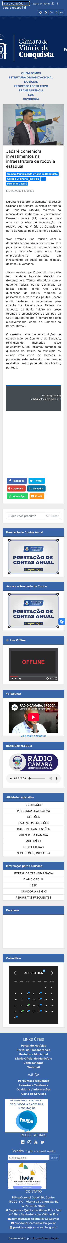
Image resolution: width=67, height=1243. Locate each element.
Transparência (31, 90)
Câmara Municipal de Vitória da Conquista (32, 173)
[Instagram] (29, 1142)
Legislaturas (33, 847)
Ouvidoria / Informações (33, 1089)
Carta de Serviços (33, 1093)
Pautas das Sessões (33, 823)
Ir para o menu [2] (43, 3)
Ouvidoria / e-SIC (33, 891)
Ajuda (33, 1075)
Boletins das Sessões (33, 829)
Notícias (31, 81)
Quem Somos (31, 73)
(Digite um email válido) (39, 1151)
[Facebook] (23, 1142)
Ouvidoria (31, 99)
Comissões (33, 804)
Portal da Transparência (33, 873)
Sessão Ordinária (17, 178)
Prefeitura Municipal (33, 1054)
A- (61, 12)
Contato (33, 1191)
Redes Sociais (33, 1135)
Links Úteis (33, 1039)
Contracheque (33, 1063)
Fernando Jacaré (17, 183)
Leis (31, 94)
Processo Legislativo (31, 86)
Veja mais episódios (33, 736)
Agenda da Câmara (33, 835)
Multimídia (33, 841)
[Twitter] (42, 1142)
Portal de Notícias (33, 1045)
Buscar (54, 516)
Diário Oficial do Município (33, 1058)
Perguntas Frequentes (33, 897)
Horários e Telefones (33, 1085)
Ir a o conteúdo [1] (16, 3)
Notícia (34, 178)
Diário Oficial (33, 879)
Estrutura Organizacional (31, 77)
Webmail (33, 1067)
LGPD (33, 885)
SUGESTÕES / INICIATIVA (33, 853)
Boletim (18, 1151)
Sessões (33, 817)
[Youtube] (36, 1142)
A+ (51, 12)
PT (43, 178)
